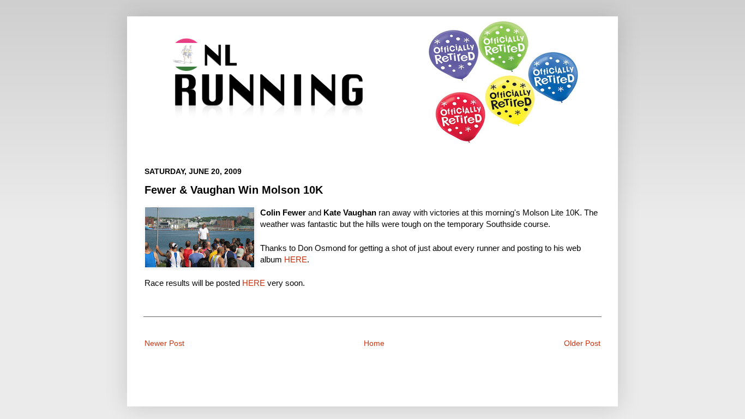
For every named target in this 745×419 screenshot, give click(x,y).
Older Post (582, 343)
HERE (295, 259)
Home (374, 343)
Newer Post (164, 343)
